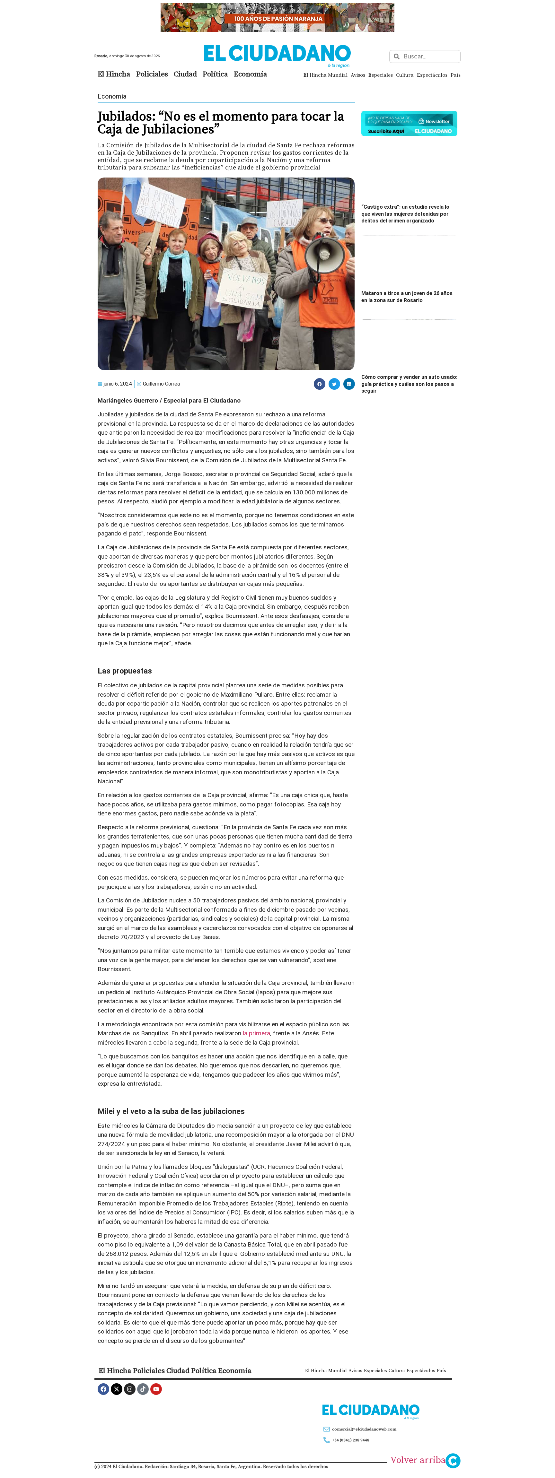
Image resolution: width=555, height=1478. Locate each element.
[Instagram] (130, 1389)
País (456, 74)
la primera (256, 1033)
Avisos (358, 74)
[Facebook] (103, 1389)
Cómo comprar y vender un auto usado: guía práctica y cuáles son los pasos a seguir (409, 384)
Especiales (380, 74)
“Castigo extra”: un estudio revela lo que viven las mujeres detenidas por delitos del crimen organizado (405, 214)
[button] (319, 384)
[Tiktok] (143, 1389)
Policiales (152, 74)
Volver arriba (418, 1459)
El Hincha (114, 74)
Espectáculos (432, 74)
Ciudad (185, 74)
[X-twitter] (116, 1389)
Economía (250, 74)
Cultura (405, 74)
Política (215, 74)
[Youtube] (156, 1389)
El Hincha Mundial (326, 74)
